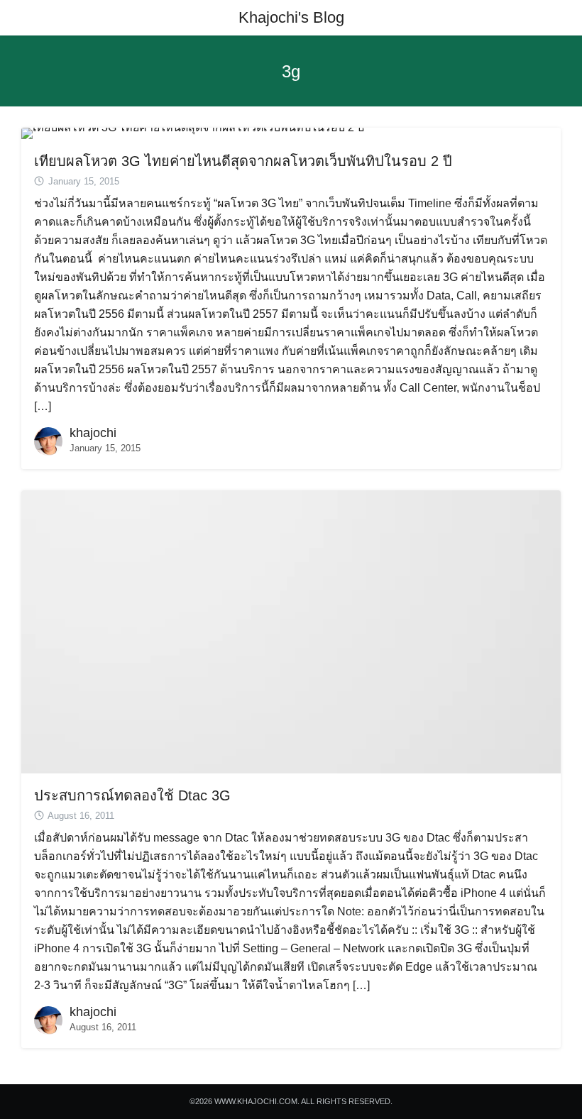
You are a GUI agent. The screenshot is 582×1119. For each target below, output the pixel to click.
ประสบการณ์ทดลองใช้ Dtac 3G (132, 795)
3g (291, 71)
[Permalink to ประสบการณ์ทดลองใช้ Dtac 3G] (291, 631)
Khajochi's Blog (291, 17)
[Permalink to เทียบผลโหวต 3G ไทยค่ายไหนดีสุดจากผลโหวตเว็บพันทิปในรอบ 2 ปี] (192, 132)
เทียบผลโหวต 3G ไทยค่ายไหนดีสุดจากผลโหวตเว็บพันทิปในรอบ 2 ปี (243, 161)
